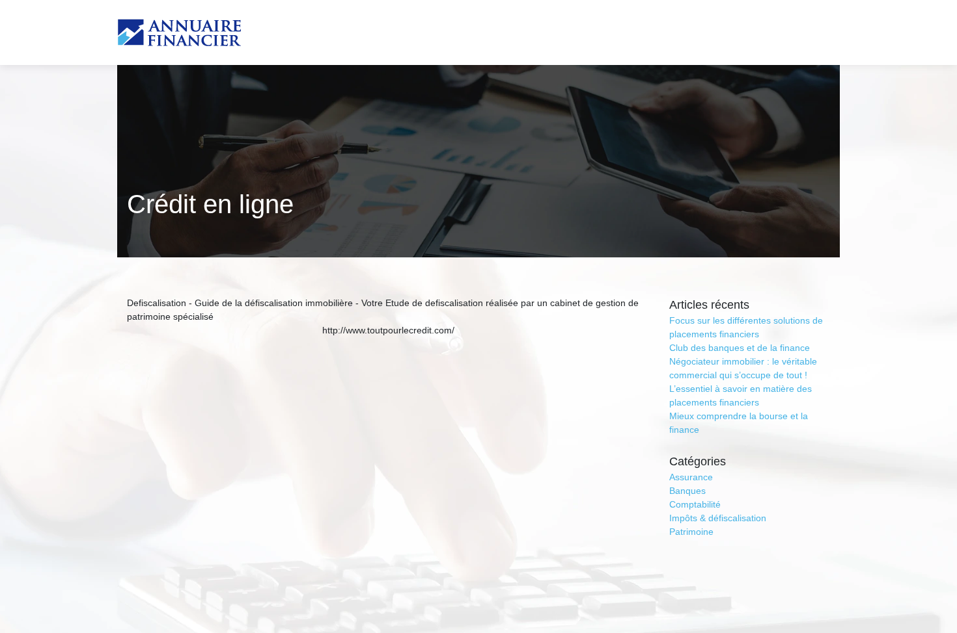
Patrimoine (691, 531)
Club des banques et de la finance (739, 347)
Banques (687, 490)
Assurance (691, 477)
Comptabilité (695, 504)
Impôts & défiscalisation (717, 518)
